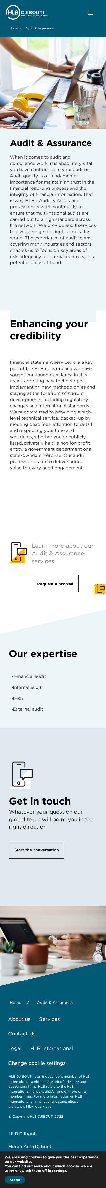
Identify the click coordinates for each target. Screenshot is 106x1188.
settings (59, 1171)
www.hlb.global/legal (35, 1106)
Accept (15, 1180)
